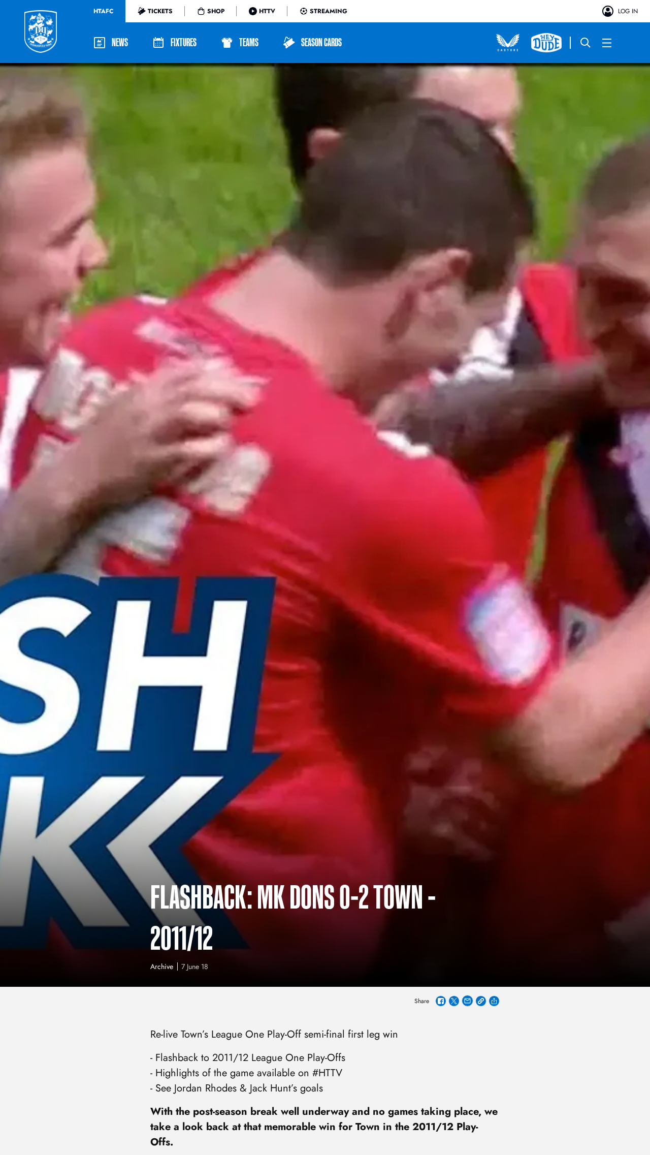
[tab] (103, 11)
